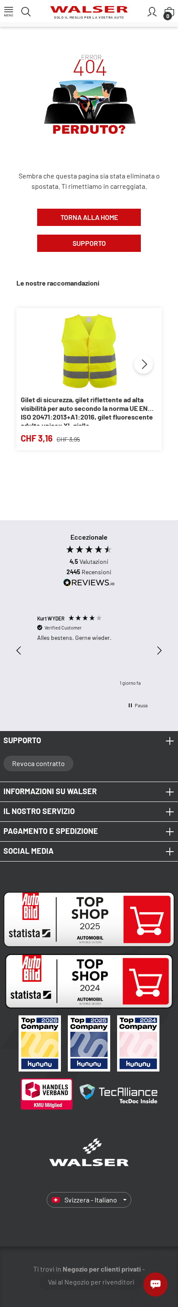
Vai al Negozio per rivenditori (91, 1282)
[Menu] (8, 11)
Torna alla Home (89, 217)
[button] (19, 650)
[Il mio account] (152, 11)
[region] (89, 651)
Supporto (89, 243)
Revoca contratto (38, 763)
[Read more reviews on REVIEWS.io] (89, 584)
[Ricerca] (26, 11)
